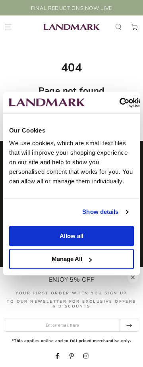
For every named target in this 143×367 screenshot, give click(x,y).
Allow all (71, 235)
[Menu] (8, 26)
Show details (100, 211)
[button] (118, 26)
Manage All (67, 259)
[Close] (133, 277)
